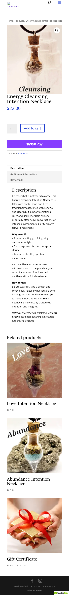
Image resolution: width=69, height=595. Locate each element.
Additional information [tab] (23, 174)
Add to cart (32, 128)
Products (19, 20)
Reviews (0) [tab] (16, 179)
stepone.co (34, 590)
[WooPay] (34, 144)
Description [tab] (17, 168)
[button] (57, 30)
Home (10, 20)
